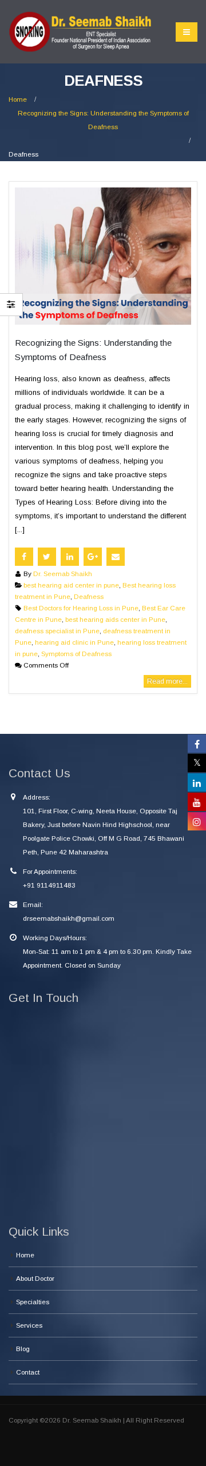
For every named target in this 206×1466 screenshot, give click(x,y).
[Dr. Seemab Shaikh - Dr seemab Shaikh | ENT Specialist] (80, 31)
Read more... (167, 681)
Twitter (47, 557)
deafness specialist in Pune (57, 630)
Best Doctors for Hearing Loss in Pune (80, 608)
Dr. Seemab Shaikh (62, 573)
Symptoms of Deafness (76, 653)
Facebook (24, 557)
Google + (93, 557)
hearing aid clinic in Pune (74, 642)
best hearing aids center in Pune (115, 619)
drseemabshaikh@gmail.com (68, 918)
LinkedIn (70, 557)
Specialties (32, 1301)
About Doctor (35, 1278)
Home (25, 1255)
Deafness (89, 596)
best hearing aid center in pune (71, 585)
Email (115, 557)
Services (29, 1325)
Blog (23, 1348)
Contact (27, 1372)
